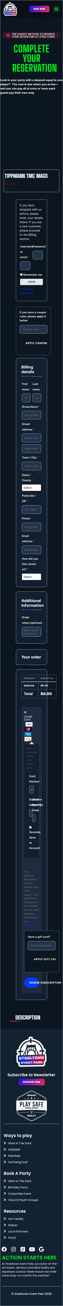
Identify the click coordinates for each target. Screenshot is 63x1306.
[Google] (41, 1249)
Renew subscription (34, 982)
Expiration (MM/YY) (30, 802)
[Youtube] (32, 1249)
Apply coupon (36, 343)
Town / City (30, 457)
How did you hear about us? (30, 564)
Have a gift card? (39, 936)
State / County (27, 477)
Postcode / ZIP (29, 498)
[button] (56, 9)
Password (38, 246)
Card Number (31, 779)
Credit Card (28, 718)
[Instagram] (13, 1249)
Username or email (25, 252)
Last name (37, 386)
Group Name (31, 406)
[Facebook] (4, 1249)
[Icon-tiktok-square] (23, 1249)
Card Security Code (33, 805)
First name (26, 386)
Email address (28, 538)
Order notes (31, 620)
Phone (27, 518)
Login (31, 282)
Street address (28, 426)
